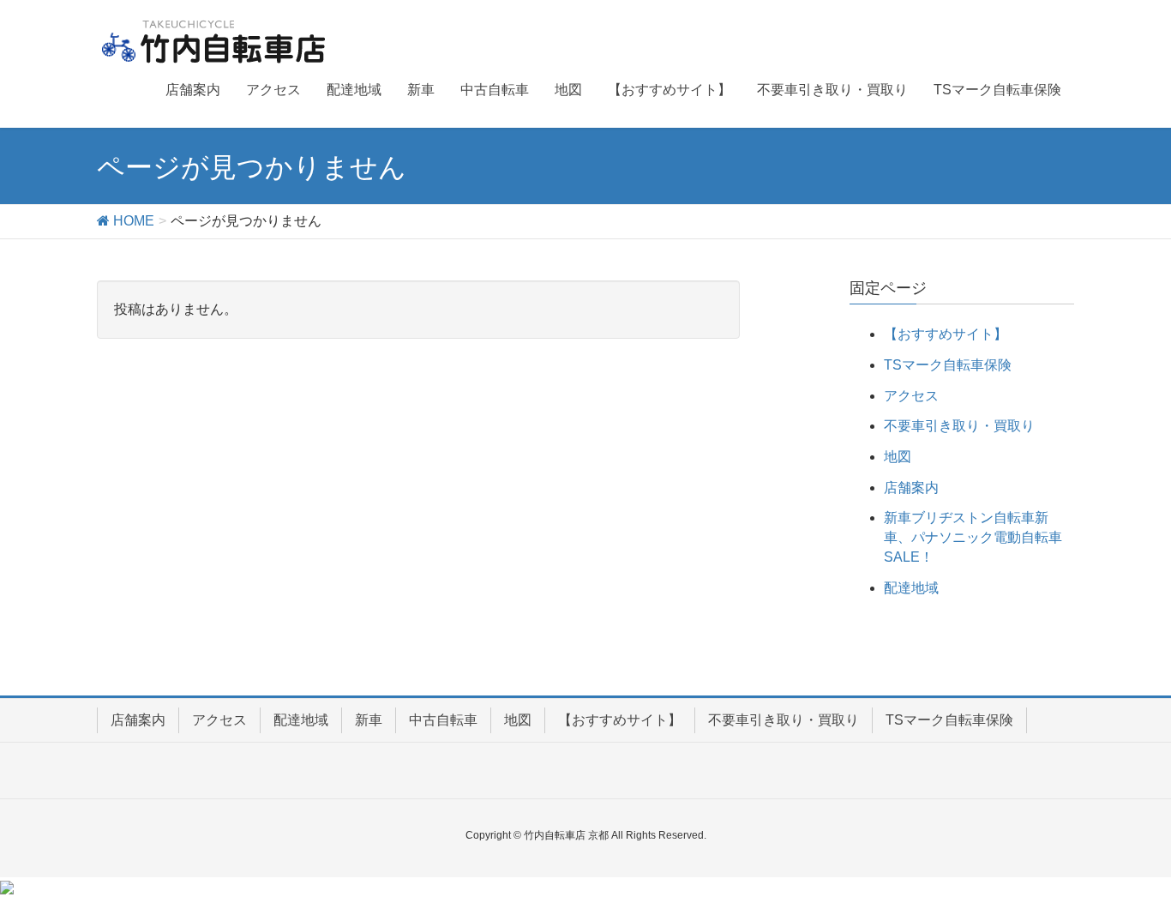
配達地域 (911, 588)
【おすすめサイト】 (945, 334)
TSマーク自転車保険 (948, 365)
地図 (897, 456)
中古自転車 (443, 720)
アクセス (911, 395)
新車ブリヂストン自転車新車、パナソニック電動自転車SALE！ (973, 537)
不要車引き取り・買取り (959, 425)
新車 (368, 720)
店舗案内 (911, 487)
